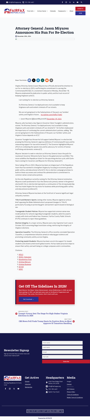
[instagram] (66, 2)
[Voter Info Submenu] (34, 11)
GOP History (70, 389)
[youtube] (77, 2)
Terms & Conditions (73, 394)
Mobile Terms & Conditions (75, 397)
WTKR (21, 267)
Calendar (53, 11)
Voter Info (30, 11)
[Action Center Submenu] (47, 11)
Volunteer (28, 384)
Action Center (41, 11)
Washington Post (25, 259)
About (71, 11)
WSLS (21, 254)
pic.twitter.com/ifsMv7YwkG (51, 115)
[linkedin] (74, 2)
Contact (69, 384)
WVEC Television (25, 257)
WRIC (21, 269)
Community (62, 11)
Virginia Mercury (25, 262)
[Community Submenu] (66, 11)
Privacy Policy (71, 392)
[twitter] (70, 2)
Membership (28, 387)
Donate (27, 381)
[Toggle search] (81, 2)
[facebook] (62, 2)
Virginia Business (25, 264)
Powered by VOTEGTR (45, 418)
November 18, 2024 (54, 119)
